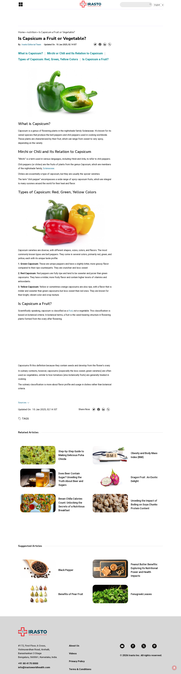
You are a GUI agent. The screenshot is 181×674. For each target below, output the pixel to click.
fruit (71, 310)
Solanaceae (48, 168)
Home (21, 32)
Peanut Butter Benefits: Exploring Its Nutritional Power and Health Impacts (144, 570)
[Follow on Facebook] (133, 646)
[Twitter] (95, 44)
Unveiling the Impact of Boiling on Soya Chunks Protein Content (144, 504)
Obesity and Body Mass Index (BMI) (144, 455)
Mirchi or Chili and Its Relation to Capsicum (75, 53)
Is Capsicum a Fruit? (95, 59)
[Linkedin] (104, 44)
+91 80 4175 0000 (28, 663)
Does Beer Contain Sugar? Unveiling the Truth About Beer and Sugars (70, 479)
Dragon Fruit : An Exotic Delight (144, 479)
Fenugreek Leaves (141, 594)
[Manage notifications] (174, 667)
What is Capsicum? (30, 53)
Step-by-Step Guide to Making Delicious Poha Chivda (71, 455)
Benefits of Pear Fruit (70, 594)
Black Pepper (65, 569)
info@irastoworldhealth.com (34, 667)
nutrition (32, 32)
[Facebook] (100, 44)
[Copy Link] (109, 44)
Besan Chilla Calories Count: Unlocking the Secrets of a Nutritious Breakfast (71, 504)
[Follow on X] (143, 646)
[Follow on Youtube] (122, 646)
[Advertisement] (90, 17)
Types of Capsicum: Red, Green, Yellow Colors (48, 59)
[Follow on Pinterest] (154, 646)
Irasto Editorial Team (31, 44)
